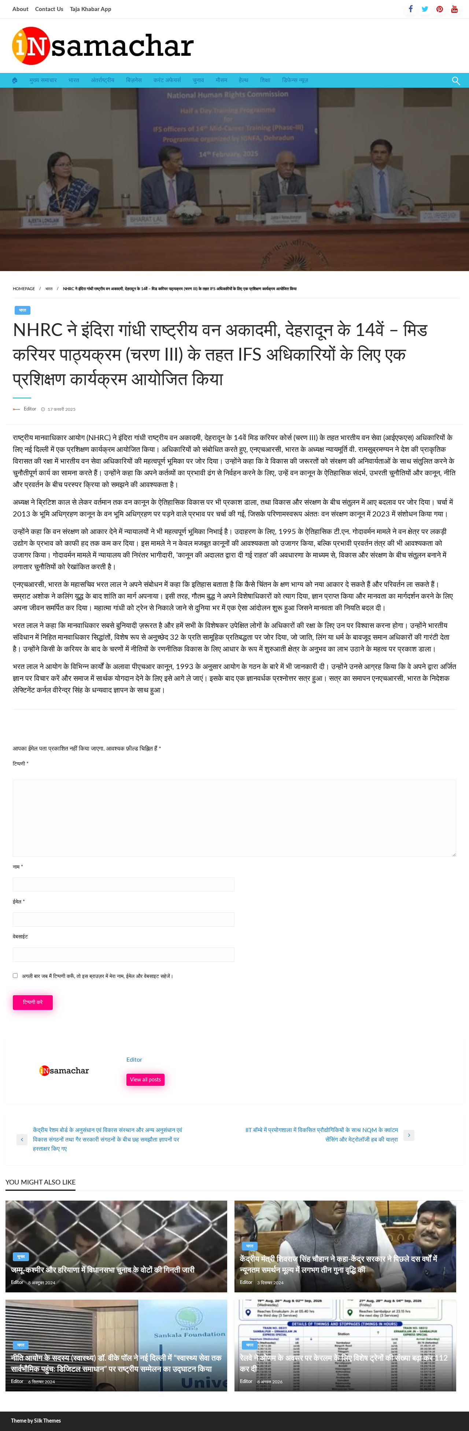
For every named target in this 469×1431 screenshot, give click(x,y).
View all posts (145, 1080)
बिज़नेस (134, 80)
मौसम (221, 80)
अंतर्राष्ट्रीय (102, 80)
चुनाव (198, 80)
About (20, 9)
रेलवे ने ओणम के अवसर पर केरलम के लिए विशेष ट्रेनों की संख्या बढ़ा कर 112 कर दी (344, 1363)
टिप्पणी (21, 764)
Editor (30, 409)
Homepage (24, 289)
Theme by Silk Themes (36, 1421)
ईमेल (19, 902)
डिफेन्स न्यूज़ (295, 80)
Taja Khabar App (90, 9)
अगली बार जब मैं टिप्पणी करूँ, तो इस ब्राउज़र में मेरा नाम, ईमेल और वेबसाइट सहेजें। (97, 976)
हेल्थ (243, 80)
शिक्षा (265, 80)
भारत (74, 80)
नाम (18, 867)
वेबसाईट (20, 936)
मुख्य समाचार (43, 80)
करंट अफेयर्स (167, 80)
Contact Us (49, 9)
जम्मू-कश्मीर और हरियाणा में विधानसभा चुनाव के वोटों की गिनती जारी (103, 1270)
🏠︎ (14, 80)
